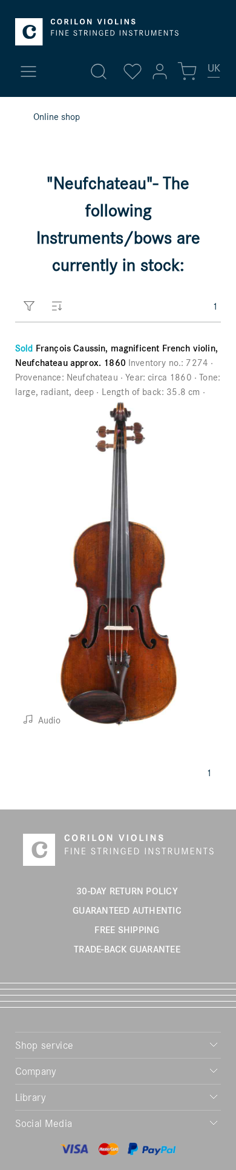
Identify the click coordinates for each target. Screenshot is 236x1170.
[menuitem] (214, 73)
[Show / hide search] (98, 71)
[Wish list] (132, 71)
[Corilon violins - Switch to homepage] (97, 31)
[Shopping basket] (187, 71)
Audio (48, 720)
